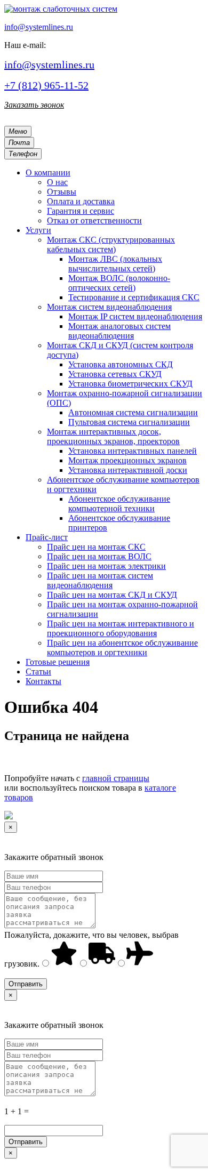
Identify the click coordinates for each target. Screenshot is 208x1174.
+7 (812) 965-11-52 (46, 85)
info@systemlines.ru (38, 26)
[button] (48, 172)
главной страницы (115, 778)
